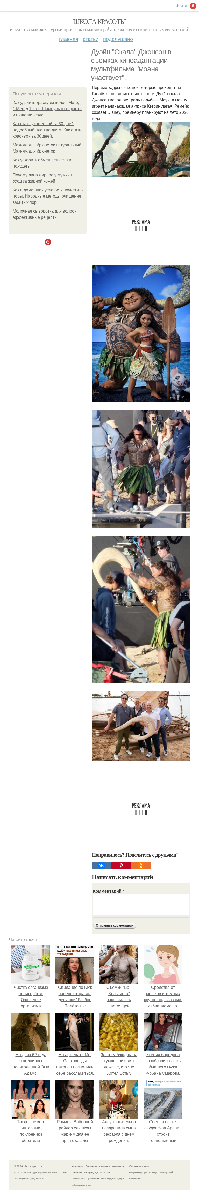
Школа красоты (99, 21)
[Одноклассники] (141, 865)
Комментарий (108, 891)
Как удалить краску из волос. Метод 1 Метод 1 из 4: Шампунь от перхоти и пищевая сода (47, 108)
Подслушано (118, 38)
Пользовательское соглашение (105, 1166)
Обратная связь (139, 1166)
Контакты (77, 1166)
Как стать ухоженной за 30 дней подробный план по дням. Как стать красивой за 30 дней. (47, 130)
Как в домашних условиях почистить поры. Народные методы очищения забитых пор (48, 196)
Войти (181, 5)
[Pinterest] (121, 865)
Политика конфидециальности (91, 1172)
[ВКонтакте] (101, 865)
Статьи (90, 38)
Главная (68, 38)
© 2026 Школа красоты (28, 1166)
